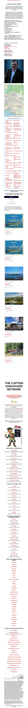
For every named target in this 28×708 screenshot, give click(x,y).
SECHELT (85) (17, 178)
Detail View (11, 199)
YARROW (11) (16, 187)
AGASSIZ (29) (16, 120)
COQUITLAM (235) (18, 129)
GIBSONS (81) (9, 140)
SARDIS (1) (8, 175)
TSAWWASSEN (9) (17, 182)
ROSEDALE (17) (9, 173)
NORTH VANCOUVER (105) (8, 160)
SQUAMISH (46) (9, 180)
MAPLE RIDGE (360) (18, 151)
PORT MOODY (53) (18, 167)
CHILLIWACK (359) (18, 128)
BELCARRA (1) (17, 122)
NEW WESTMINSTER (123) (17, 157)
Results (11, 196)
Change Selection (11, 203)
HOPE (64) (16, 142)
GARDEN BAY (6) (17, 138)
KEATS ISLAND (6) (9, 145)
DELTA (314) (8, 134)
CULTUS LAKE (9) (9, 132)
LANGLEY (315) (17, 147)
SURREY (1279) (9, 182)
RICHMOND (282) (9, 170)
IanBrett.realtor (7, 48)
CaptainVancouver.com (9, 52)
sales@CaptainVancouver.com (10, 46)
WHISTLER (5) (9, 186)
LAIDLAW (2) (8, 147)
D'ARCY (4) (16, 132)
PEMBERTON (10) (9, 162)
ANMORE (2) (8, 122)
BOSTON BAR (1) (9, 124)
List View (11, 201)
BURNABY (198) (9, 128)
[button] (6, 86)
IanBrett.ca (6, 47)
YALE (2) (7, 187)
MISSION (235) (17, 153)
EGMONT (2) (16, 134)
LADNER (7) (16, 145)
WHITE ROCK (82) (17, 186)
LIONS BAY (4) (17, 148)
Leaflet (11, 116)
